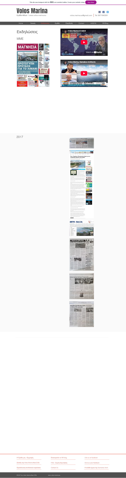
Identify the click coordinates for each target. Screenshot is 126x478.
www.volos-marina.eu (37, 15)
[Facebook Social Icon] (104, 12)
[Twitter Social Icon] (108, 12)
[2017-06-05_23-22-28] (100, 12)
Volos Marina (32, 11)
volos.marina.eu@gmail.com (81, 15)
